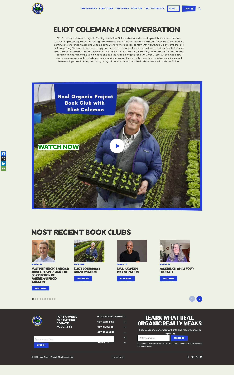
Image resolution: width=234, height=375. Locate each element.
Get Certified (105, 316)
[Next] (199, 293)
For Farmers (89, 8)
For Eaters (106, 8)
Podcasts (56, 320)
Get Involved (105, 321)
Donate (173, 8)
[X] (3, 158)
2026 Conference (155, 8)
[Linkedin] (3, 163)
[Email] (3, 168)
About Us (102, 337)
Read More (40, 283)
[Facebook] (3, 153)
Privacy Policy (166, 337)
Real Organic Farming (110, 311)
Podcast (136, 8)
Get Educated (105, 326)
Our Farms (122, 8)
